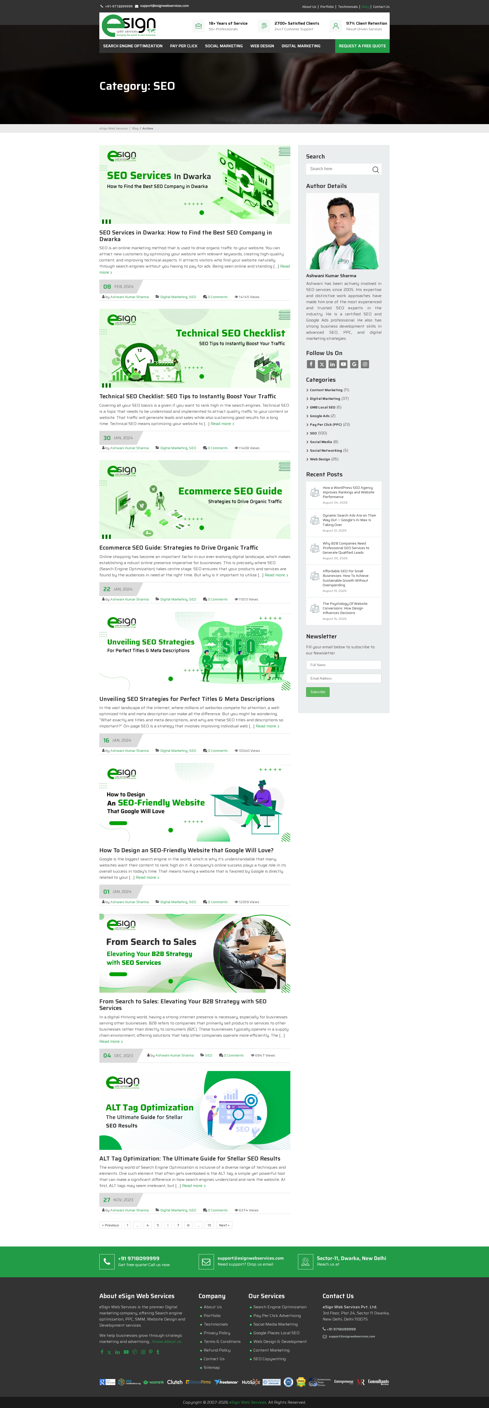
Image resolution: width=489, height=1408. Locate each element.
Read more (221, 423)
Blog (365, 6)
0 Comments (218, 297)
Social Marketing (224, 46)
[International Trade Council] (320, 1385)
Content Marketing (326, 390)
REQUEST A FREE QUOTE (362, 46)
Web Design (262, 46)
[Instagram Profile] (143, 1352)
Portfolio (327, 6)
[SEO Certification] (129, 1384)
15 (209, 1225)
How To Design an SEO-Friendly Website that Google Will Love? (186, 850)
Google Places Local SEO (276, 1333)
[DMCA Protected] (301, 1386)
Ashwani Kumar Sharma (129, 297)
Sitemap (212, 1367)
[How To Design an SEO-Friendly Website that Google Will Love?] (194, 840)
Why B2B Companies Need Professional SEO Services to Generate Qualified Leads (346, 548)
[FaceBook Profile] (102, 1352)
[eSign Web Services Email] (162, 6)
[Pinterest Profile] (151, 1352)
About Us (309, 6)
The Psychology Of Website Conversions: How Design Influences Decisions (345, 608)
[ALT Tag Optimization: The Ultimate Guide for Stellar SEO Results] (194, 1148)
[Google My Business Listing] (134, 1352)
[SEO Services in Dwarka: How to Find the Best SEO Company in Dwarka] (194, 222)
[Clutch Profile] (175, 1383)
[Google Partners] (107, 1384)
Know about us (166, 1341)
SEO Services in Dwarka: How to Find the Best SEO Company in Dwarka (185, 236)
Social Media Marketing (275, 1324)
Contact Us (381, 6)
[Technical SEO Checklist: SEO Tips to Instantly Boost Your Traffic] (194, 386)
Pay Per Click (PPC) (326, 424)
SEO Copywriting (269, 1359)
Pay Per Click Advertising (277, 1315)
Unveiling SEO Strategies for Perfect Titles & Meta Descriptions (187, 698)
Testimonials (348, 6)
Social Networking (326, 450)
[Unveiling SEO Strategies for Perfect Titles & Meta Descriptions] (194, 689)
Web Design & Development (280, 1341)
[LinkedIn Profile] (117, 1352)
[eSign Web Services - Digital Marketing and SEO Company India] (129, 25)
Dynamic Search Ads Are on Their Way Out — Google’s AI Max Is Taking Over (349, 520)
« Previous (110, 1225)
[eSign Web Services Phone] (116, 6)
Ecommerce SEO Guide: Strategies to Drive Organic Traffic (178, 547)
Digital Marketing (301, 46)
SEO (192, 297)
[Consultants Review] (378, 1384)
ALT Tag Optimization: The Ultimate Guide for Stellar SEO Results (189, 1158)
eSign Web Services (247, 1402)
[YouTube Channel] (126, 1352)
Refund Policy (217, 1350)
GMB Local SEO (322, 407)
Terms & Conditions (222, 1341)
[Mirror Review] (361, 1384)
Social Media (321, 442)
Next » (224, 1225)
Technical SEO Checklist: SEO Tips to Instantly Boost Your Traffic (187, 396)
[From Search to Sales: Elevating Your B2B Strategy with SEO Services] (194, 991)
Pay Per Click (183, 46)
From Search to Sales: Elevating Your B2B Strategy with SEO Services (183, 1005)
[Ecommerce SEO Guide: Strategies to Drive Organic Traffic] (194, 537)
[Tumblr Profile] (157, 1352)
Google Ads (320, 416)
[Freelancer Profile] (226, 1384)
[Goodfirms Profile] (198, 1383)
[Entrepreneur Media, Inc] (344, 1383)
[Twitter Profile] (109, 1352)
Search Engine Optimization (132, 46)
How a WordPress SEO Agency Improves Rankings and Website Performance (348, 492)
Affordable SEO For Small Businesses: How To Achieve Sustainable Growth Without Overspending (346, 578)
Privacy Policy (217, 1333)
